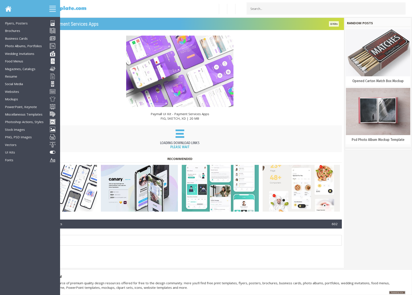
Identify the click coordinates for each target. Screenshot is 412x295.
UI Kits (334, 24)
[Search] (401, 8)
